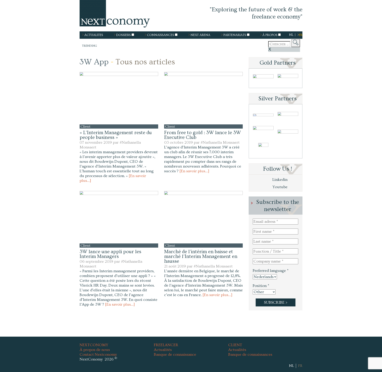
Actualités (163, 350)
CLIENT (235, 345)
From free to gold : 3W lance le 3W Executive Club (202, 135)
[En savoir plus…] (194, 171)
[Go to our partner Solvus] (288, 115)
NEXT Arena (200, 35)
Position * (261, 286)
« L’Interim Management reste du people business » (116, 135)
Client (86, 126)
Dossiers (123, 35)
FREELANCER (166, 345)
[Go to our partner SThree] (288, 79)
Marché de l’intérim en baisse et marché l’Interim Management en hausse (200, 256)
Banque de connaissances (250, 354)
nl (291, 35)
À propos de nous (95, 350)
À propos (269, 35)
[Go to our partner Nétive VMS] (263, 149)
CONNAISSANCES (160, 35)
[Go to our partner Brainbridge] (263, 79)
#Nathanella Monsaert (220, 142)
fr (300, 35)
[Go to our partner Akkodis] (263, 115)
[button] (119, 98)
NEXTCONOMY (94, 345)
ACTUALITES (93, 35)
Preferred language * (270, 270)
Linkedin (279, 179)
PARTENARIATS (234, 35)
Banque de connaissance (175, 354)
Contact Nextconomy (98, 354)
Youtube (279, 187)
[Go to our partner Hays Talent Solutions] (288, 132)
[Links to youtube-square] (284, 366)
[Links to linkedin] (279, 366)
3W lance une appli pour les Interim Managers (110, 254)
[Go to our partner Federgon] (263, 132)
